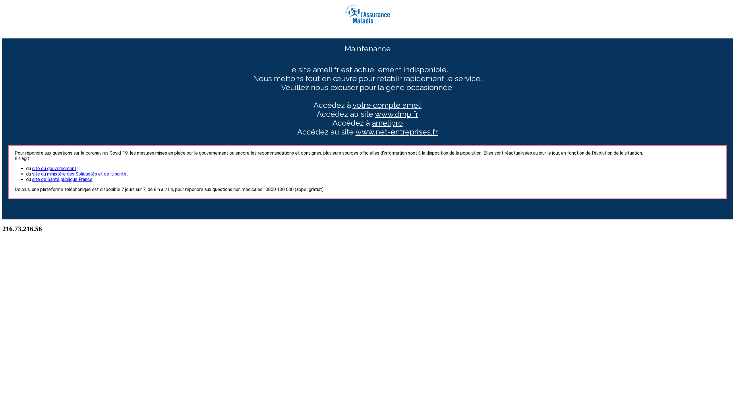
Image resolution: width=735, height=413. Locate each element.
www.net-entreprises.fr (396, 131)
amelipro (387, 122)
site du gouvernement (54, 168)
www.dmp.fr (396, 114)
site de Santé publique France (62, 179)
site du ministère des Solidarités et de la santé (79, 174)
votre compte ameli (387, 105)
